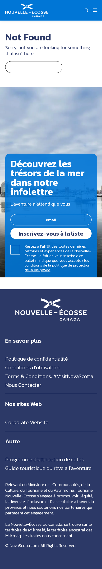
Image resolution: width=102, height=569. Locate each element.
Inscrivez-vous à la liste (51, 233)
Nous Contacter (23, 385)
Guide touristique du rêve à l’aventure (48, 468)
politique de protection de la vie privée (57, 267)
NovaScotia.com (24, 545)
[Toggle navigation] (95, 10)
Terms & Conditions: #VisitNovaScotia (49, 376)
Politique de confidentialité (36, 359)
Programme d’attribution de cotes (44, 459)
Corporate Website (26, 422)
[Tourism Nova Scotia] (26, 6)
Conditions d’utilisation (32, 367)
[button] (86, 10)
